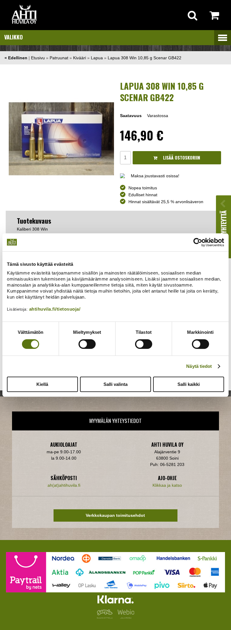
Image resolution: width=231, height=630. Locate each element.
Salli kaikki (188, 384)
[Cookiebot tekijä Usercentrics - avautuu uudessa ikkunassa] (197, 242)
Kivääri (79, 57)
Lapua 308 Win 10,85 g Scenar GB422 (144, 57)
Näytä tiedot (199, 366)
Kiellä (42, 384)
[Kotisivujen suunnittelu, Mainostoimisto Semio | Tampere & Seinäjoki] (106, 617)
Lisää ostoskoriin (181, 157)
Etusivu (38, 57)
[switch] (87, 344)
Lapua (97, 57)
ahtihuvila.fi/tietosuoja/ (55, 309)
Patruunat (59, 57)
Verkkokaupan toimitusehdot (115, 515)
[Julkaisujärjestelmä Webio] (124, 617)
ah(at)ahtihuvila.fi (64, 485)
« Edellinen (16, 57)
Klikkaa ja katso (167, 485)
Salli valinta (115, 384)
